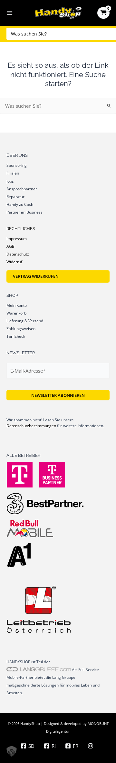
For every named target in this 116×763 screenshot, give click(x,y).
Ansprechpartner (21, 188)
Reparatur (15, 196)
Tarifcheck (15, 336)
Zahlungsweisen (20, 328)
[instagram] (91, 745)
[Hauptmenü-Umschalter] (9, 12)
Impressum (16, 238)
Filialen (12, 173)
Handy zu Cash (19, 204)
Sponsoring (16, 165)
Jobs (10, 181)
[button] (11, 751)
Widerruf (14, 261)
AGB (10, 246)
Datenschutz (17, 253)
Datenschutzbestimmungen (31, 425)
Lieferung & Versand (24, 320)
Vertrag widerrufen (36, 276)
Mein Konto (16, 305)
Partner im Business (24, 212)
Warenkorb (16, 313)
